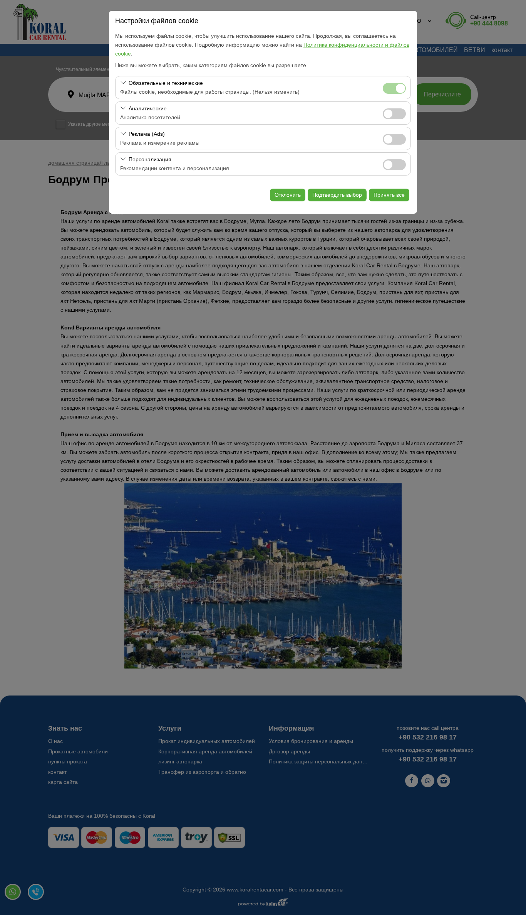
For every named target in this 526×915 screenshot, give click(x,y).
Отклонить (288, 195)
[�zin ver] (394, 112)
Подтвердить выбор (337, 195)
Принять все (389, 195)
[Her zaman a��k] (394, 87)
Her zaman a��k (394, 88)
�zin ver (394, 113)
